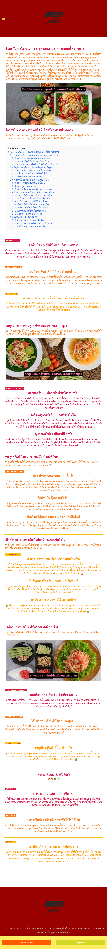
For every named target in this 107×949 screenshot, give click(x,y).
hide (22, 148)
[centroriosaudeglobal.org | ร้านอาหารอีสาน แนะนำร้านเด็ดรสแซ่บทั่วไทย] (53, 18)
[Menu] (3, 18)
